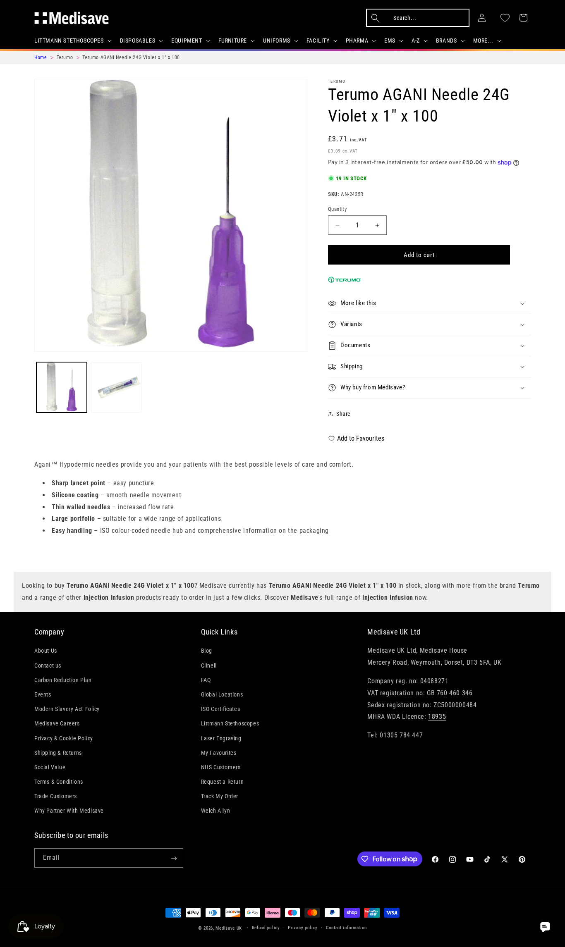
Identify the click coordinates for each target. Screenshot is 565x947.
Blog (206, 650)
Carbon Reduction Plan (63, 679)
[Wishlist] (505, 18)
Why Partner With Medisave (69, 810)
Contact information (346, 927)
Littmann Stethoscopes (230, 723)
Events (42, 694)
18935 (437, 716)
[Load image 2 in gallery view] (116, 387)
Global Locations (222, 694)
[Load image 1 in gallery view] (61, 387)
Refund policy (266, 927)
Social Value (49, 766)
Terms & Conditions (58, 781)
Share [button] (343, 413)
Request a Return (222, 781)
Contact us (47, 665)
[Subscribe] (174, 858)
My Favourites (219, 752)
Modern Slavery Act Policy (67, 709)
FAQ (206, 679)
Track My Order (219, 796)
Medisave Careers (57, 723)
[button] (72, 40)
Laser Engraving (221, 738)
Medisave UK (228, 928)
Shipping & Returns (58, 752)
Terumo (337, 81)
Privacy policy (303, 927)
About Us (45, 650)
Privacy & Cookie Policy (63, 738)
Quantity (337, 209)
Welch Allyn (215, 810)
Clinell (209, 665)
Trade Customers (55, 796)
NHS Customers (221, 766)
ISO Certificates (220, 709)
